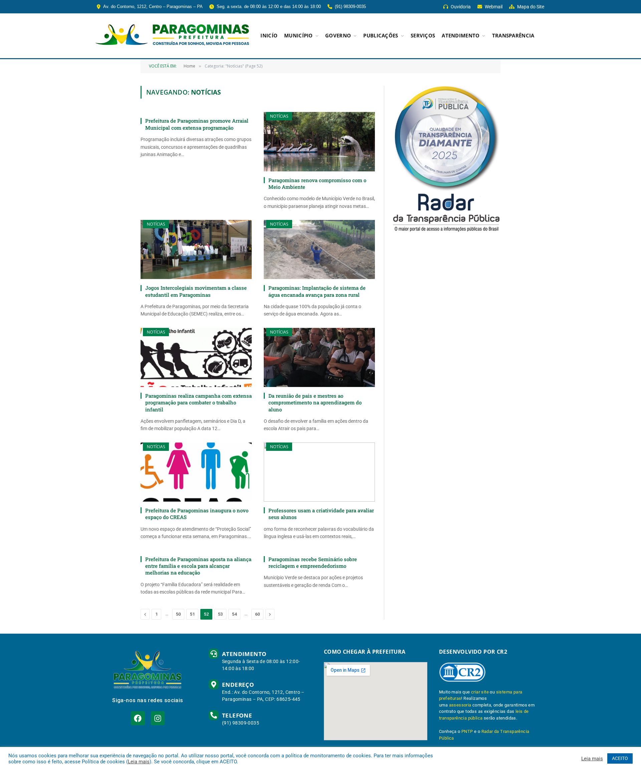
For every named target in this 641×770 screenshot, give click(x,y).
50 (178, 614)
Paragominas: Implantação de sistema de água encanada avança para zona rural (317, 291)
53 (220, 614)
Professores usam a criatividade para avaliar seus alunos (321, 513)
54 (234, 614)
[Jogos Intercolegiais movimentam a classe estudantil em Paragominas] (196, 249)
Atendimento (460, 35)
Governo (338, 35)
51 (192, 614)
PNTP (467, 731)
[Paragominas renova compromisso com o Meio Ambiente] (319, 141)
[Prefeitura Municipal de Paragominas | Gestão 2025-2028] (172, 35)
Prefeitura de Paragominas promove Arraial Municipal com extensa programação (196, 124)
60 (257, 614)
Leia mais (139, 762)
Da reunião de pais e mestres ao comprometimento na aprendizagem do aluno (315, 402)
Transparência (513, 35)
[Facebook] (138, 718)
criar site (480, 691)
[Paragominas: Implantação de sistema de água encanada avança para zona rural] (319, 249)
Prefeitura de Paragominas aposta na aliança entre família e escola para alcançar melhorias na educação (198, 566)
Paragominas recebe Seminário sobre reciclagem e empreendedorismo (312, 562)
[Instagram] (158, 718)
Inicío (268, 35)
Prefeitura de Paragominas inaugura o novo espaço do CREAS (196, 513)
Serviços (423, 35)
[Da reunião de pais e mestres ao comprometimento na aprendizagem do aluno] (319, 357)
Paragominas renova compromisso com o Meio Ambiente (317, 183)
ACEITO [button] (620, 758)
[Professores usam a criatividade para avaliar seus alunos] (319, 472)
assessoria (460, 705)
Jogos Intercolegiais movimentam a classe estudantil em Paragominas (196, 291)
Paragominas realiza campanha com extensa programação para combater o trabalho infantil (198, 402)
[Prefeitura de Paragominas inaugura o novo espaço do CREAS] (196, 472)
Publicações (380, 35)
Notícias (279, 116)
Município (298, 35)
